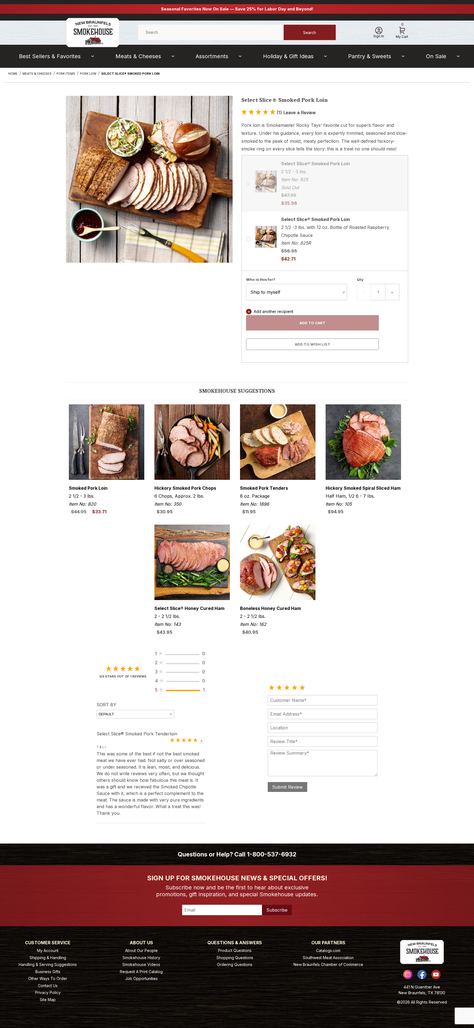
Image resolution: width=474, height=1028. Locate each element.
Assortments (212, 56)
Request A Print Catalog (141, 971)
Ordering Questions (234, 964)
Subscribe (276, 910)
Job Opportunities (141, 978)
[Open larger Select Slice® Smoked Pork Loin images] (149, 183)
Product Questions (235, 950)
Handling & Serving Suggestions (48, 964)
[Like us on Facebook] (422, 974)
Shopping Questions (234, 957)
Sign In (378, 36)
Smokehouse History (141, 957)
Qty (360, 279)
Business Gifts (47, 971)
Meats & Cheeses (138, 56)
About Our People (141, 950)
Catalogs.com (328, 950)
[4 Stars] (294, 688)
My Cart (402, 31)
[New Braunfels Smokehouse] (92, 32)
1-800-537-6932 (272, 854)
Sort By (106, 704)
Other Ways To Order (47, 978)
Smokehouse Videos (141, 964)
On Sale (436, 56)
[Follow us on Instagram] (408, 974)
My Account (47, 950)
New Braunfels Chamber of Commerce (328, 964)
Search (309, 32)
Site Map (48, 999)
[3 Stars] (287, 688)
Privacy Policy (48, 992)
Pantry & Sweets (369, 56)
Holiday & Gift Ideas (288, 56)
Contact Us (48, 985)
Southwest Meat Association (328, 957)
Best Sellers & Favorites (50, 56)
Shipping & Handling (48, 957)
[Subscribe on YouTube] (436, 974)
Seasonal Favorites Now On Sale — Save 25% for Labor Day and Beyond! (237, 9)
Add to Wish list (312, 344)
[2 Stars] (279, 688)
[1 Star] (271, 688)
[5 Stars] (302, 688)
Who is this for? (260, 279)
